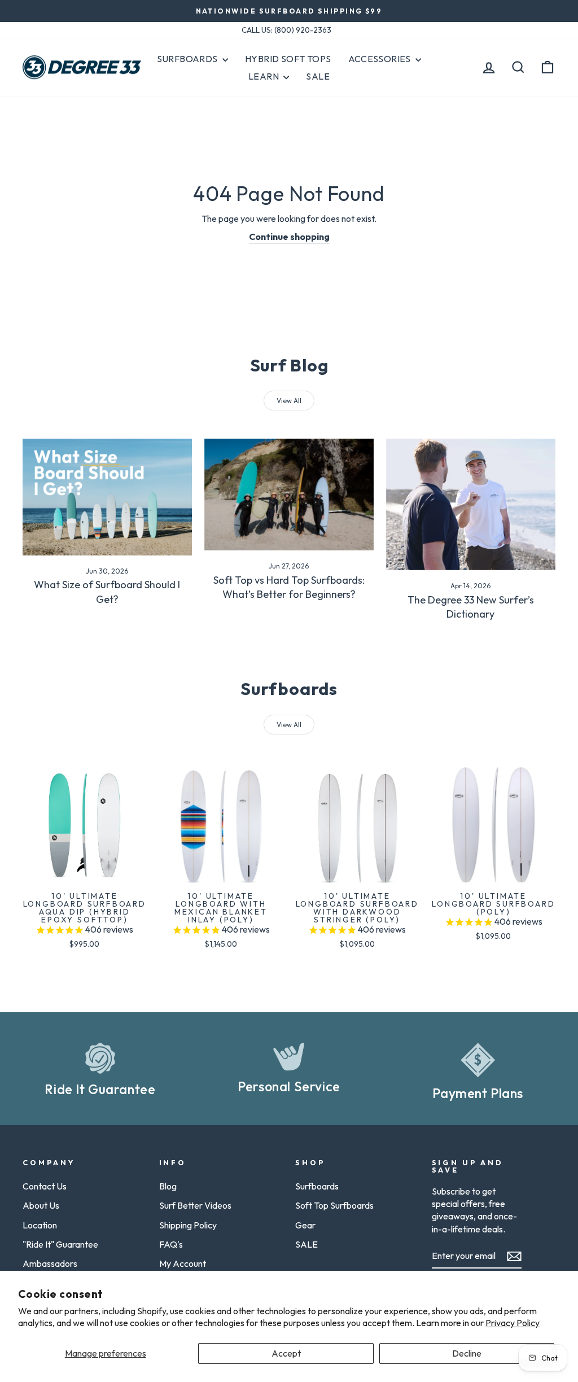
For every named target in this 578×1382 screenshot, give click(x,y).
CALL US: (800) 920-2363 (286, 30)
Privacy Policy (512, 1322)
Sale (318, 76)
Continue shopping (289, 236)
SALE (306, 1244)
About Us (41, 1205)
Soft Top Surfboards (334, 1205)
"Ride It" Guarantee (60, 1244)
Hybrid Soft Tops (288, 58)
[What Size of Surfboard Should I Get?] (107, 497)
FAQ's (171, 1244)
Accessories (380, 58)
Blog (168, 1186)
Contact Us (45, 1186)
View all (289, 400)
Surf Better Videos (195, 1205)
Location (40, 1225)
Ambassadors (50, 1263)
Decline (466, 1353)
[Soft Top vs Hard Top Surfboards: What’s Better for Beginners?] (289, 494)
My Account (182, 1263)
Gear (305, 1225)
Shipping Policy (188, 1225)
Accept (286, 1353)
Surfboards (188, 58)
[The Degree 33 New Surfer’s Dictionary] (470, 504)
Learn (264, 76)
